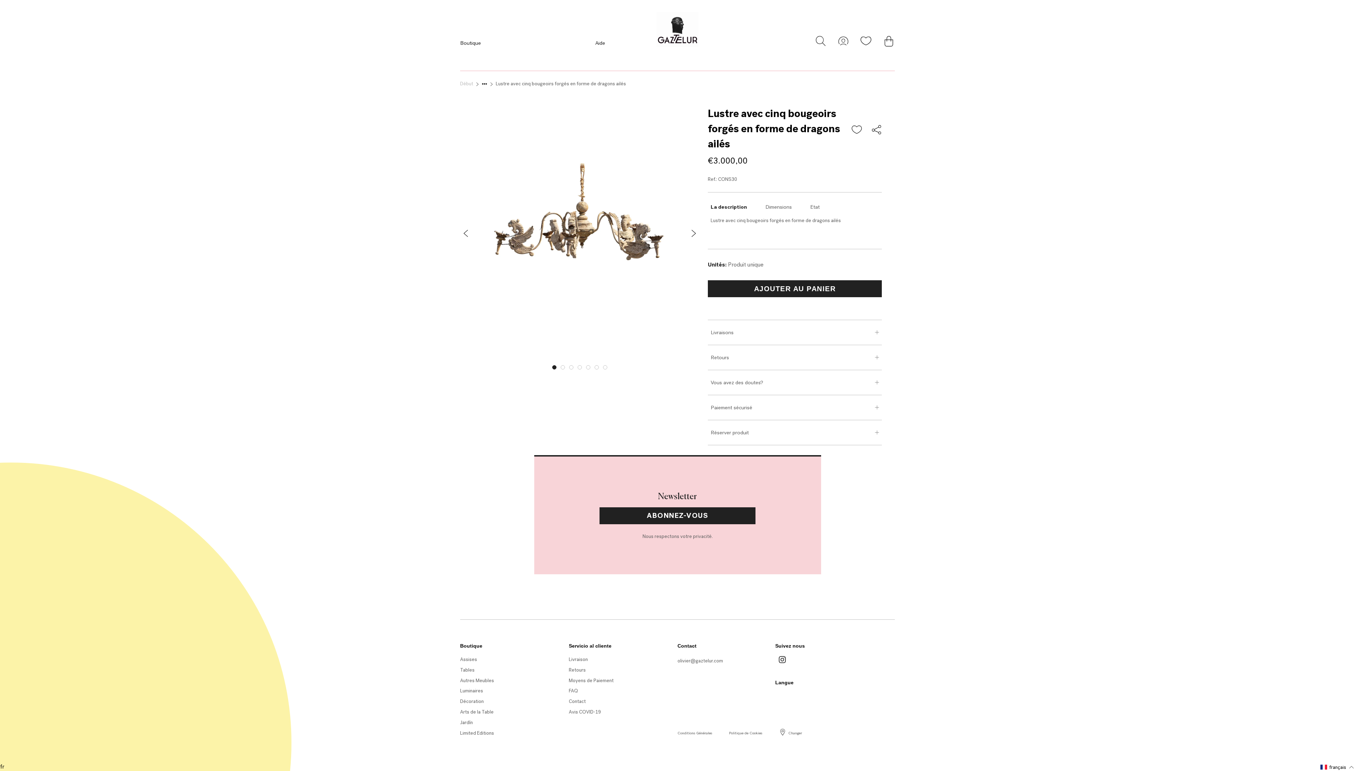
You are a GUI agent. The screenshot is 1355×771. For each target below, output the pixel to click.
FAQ (573, 690)
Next (704, 365)
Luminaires (471, 690)
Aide (600, 43)
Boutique (470, 43)
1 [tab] (554, 367)
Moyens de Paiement (591, 680)
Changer (795, 733)
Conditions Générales (695, 733)
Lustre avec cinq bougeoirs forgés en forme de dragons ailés (561, 83)
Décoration (472, 701)
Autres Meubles (477, 680)
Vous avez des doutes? (737, 382)
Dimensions (778, 206)
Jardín (466, 722)
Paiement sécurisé (731, 407)
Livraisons (722, 332)
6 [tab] (597, 367)
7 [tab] (605, 367)
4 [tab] (580, 367)
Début (466, 83)
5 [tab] (588, 367)
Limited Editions (477, 733)
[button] (857, 130)
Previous (454, 365)
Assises (468, 659)
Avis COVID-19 (585, 712)
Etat (815, 206)
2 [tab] (563, 367)
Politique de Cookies (745, 733)
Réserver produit (730, 432)
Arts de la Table (477, 712)
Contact (577, 701)
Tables (467, 670)
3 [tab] (571, 367)
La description (729, 206)
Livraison (578, 659)
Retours (720, 357)
